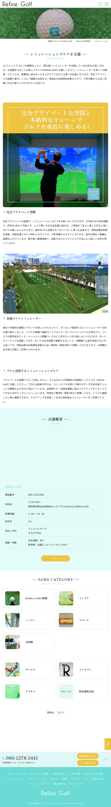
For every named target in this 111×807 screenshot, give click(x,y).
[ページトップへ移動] (106, 759)
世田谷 (50, 712)
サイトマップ (75, 783)
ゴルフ (60, 712)
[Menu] (106, 4)
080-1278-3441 (36, 494)
